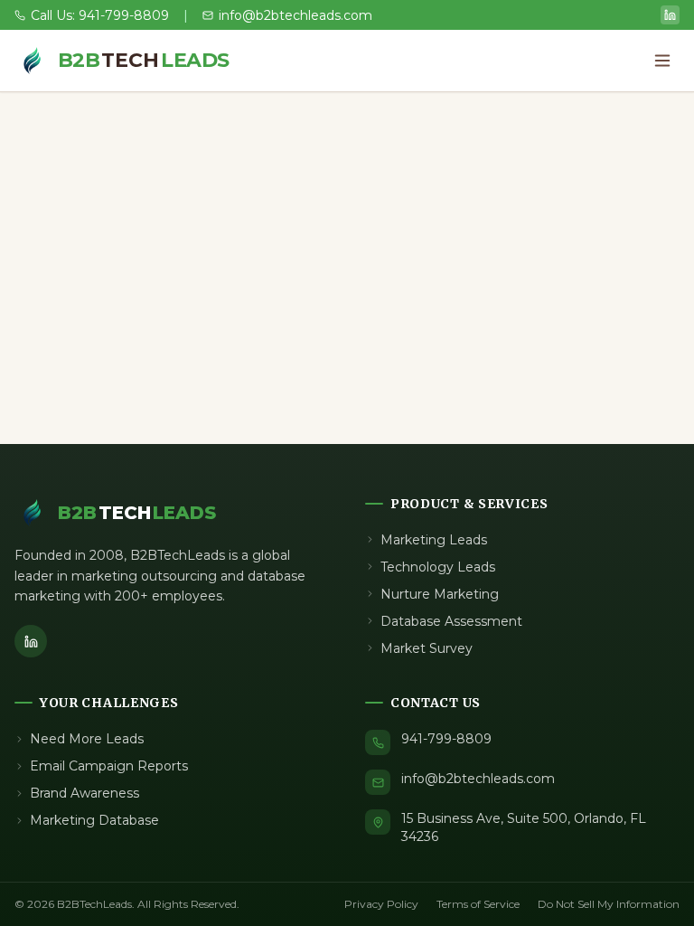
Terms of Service (478, 904)
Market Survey (426, 648)
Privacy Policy (381, 904)
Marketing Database (94, 820)
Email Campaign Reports (109, 766)
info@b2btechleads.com (478, 778)
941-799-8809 (446, 739)
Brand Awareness (84, 793)
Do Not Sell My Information (609, 904)
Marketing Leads (433, 540)
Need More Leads (87, 739)
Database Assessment (451, 621)
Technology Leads (437, 567)
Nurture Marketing (439, 594)
